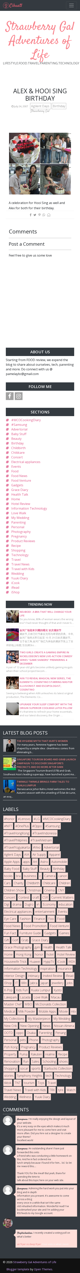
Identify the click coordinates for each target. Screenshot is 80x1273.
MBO (28, 1004)
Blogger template (17, 1269)
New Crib (10, 1026)
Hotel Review (20, 504)
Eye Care (10, 919)
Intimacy (33, 976)
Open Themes (43, 1269)
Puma (23, 1054)
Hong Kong (23, 954)
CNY (61, 890)
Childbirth (18, 448)
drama (16, 904)
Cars (7, 883)
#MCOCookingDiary (26, 420)
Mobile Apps (47, 1011)
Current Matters (62, 897)
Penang (60, 1033)
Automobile (59, 862)
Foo (51, 919)
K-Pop (8, 990)
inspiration (47, 968)
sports (35, 1068)
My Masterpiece (39, 1018)
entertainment (45, 911)
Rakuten (36, 1054)
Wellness (25, 1097)
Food (14, 471)
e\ (38, 904)
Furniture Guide (30, 933)
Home (15, 499)
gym (37, 947)
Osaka (31, 1033)
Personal (17, 527)
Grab (24, 940)
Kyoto (58, 990)
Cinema (49, 890)
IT (16, 983)
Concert (17, 457)
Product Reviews (23, 541)
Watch (71, 1090)
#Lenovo (24, 819)
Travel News (20, 564)
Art (35, 862)
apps (26, 862)
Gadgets (17, 485)
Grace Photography (17, 947)
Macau (56, 997)
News (46, 1026)
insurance (65, 968)
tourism (29, 1083)
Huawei (35, 961)
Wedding (17, 573)
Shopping (18, 550)
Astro (44, 862)
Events (16, 466)
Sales (35, 1061)
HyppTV (48, 961)
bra (18, 876)
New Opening (29, 1026)
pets (23, 1040)
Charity (18, 883)
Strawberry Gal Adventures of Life (40, 41)
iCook (15, 583)
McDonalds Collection (50, 1004)
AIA (26, 854)
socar (24, 1068)
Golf (15, 940)
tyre (60, 1090)
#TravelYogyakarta (17, 847)
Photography (21, 532)
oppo (19, 1033)
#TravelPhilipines (15, 840)
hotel (50, 954)
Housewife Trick (15, 961)
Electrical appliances (25, 462)
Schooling (49, 1061)
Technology (20, 555)
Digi (6, 904)
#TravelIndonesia (44, 833)
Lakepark (10, 997)
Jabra (33, 983)
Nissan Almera (64, 1026)
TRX (52, 1090)
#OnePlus (22, 826)
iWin (24, 983)
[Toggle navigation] (71, 5)
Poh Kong (11, 1047)
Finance (39, 919)
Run (26, 1061)
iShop (15, 592)
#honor (9, 819)
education (65, 904)
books (8, 876)
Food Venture (21, 480)
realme (50, 1054)
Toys (41, 1083)
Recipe (16, 546)
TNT (18, 1083)
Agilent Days (40, 106)
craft (36, 897)
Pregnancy (19, 536)
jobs (70, 983)
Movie (63, 1011)
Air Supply (39, 854)
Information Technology (29, 508)
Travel (16, 559)
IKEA (71, 961)
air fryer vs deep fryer (29, 1244)
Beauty (16, 438)
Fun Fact (10, 933)
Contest (23, 897)
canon (62, 876)
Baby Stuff (18, 434)
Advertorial (19, 429)
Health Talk (19, 494)
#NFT (8, 826)
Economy (49, 904)
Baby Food (11, 869)
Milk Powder (26, 1011)
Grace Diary (19, 490)
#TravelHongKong (16, 833)
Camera (49, 876)
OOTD (8, 1033)
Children (64, 883)
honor (39, 954)
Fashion (25, 919)
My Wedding (20, 518)
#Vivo (37, 847)
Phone (33, 1040)
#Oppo (37, 826)
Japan (44, 983)
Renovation (12, 1061)
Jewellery (57, 983)
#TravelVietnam (41, 840)
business (30, 876)
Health (47, 947)
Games (64, 933)
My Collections (14, 1018)
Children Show (14, 890)
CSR (45, 897)
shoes (63, 1061)
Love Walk (18, 513)
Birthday (59, 106)
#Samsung (19, 425)
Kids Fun (22, 990)
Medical (9, 1011)
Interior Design (14, 976)
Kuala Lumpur (40, 990)
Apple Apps (12, 862)
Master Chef (12, 1004)
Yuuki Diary (19, 578)
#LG (37, 819)
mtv (73, 1011)
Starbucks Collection (58, 1068)
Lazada (25, 997)
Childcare (18, 452)
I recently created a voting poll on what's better (43, 1234)
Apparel (54, 854)
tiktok (7, 1083)
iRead (15, 587)
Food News (19, 476)
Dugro (29, 904)
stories (9, 1075)
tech (49, 1075)
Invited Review (52, 976)
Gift (6, 940)
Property (10, 1054)
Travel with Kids (22, 569)
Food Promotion (35, 926)
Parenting (18, 522)
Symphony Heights (29, 1075)
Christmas (34, 890)
